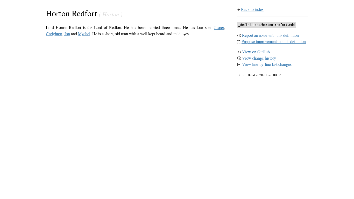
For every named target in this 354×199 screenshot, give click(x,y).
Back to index (252, 9)
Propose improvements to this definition (274, 41)
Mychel (84, 33)
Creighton (54, 33)
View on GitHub (256, 51)
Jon (67, 33)
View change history (259, 58)
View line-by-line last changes (267, 64)
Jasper (219, 27)
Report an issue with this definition (270, 35)
